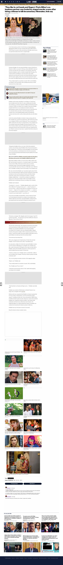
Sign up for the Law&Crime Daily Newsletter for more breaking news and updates (23, 222)
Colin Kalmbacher (26, 540)
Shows (27, 4)
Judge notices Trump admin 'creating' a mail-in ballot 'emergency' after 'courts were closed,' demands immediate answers (52, 51)
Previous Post (1, 284)
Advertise (17, 558)
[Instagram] (11, 2)
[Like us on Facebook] (7, 2)
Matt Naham (6, 520)
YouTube (59, 1)
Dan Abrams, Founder (54, 558)
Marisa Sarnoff (7, 13)
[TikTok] (9, 2)
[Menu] (1, 1)
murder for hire (10, 478)
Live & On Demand (51, 1)
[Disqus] (23, 498)
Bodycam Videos (22, 4)
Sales (53, 4)
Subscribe (56, 4)
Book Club (49, 4)
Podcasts (42, 4)
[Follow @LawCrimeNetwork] (15, 2)
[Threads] (13, 2)
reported (23, 291)
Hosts (39, 4)
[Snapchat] (17, 2)
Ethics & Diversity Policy (43, 558)
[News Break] (19, 2)
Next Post (62, 284)
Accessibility (30, 558)
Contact (49, 558)
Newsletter (21, 558)
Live (5, 4)
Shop (46, 4)
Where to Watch (10, 4)
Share (7, 16)
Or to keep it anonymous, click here (51, 127)
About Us (13, 558)
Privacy (25, 558)
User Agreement (35, 558)
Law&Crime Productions (33, 4)
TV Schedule (16, 4)
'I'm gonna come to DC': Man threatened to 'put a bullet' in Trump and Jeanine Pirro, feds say (31, 517)
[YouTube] (5, 2)
